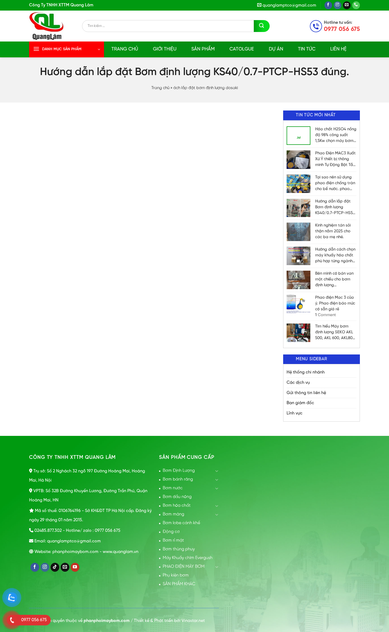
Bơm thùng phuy (179, 549)
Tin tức (306, 49)
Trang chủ (124, 49)
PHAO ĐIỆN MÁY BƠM (184, 566)
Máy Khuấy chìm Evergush (187, 558)
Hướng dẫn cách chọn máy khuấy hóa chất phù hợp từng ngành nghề (335, 255)
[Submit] (262, 26)
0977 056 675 (342, 29)
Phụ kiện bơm (176, 575)
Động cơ (171, 531)
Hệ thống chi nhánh (306, 372)
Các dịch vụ (298, 382)
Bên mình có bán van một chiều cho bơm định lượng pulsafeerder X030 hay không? (334, 279)
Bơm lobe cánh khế (181, 523)
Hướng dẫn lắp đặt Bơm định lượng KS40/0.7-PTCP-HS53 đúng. (335, 207)
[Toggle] (217, 471)
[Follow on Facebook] (328, 5)
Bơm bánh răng (178, 479)
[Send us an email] (347, 5)
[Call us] (356, 5)
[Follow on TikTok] (55, 567)
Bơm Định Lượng (179, 470)
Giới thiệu (165, 49)
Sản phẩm (203, 49)
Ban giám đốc (300, 403)
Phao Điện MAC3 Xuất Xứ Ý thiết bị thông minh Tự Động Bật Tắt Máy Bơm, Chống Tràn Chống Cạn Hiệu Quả (335, 159)
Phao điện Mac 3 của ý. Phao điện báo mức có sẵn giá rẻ (335, 303)
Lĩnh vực (294, 413)
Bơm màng (173, 514)
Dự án (276, 49)
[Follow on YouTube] (75, 567)
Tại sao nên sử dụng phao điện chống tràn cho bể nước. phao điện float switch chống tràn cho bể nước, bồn (335, 183)
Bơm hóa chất (177, 505)
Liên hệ (338, 49)
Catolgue (241, 49)
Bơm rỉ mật (173, 540)
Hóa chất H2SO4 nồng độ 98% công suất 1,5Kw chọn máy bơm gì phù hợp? (335, 135)
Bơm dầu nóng (177, 497)
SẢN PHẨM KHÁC (179, 584)
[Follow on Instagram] (337, 5)
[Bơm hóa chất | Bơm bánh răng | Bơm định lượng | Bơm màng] (55, 26)
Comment (325, 315)
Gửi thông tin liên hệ (306, 393)
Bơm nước (173, 488)
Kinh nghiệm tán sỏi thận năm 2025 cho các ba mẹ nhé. (333, 231)
